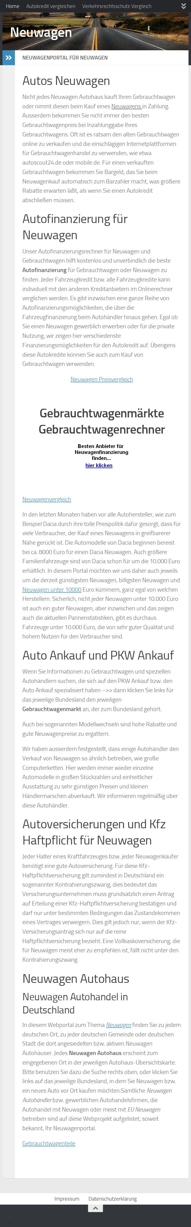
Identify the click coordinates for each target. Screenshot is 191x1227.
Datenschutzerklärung (113, 1199)
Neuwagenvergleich (46, 499)
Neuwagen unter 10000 (51, 589)
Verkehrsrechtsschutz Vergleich (116, 6)
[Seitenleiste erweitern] (8, 57)
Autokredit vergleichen (50, 6)
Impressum (67, 1199)
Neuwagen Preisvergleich (102, 379)
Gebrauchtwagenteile (48, 1143)
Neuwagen (41, 32)
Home (12, 6)
